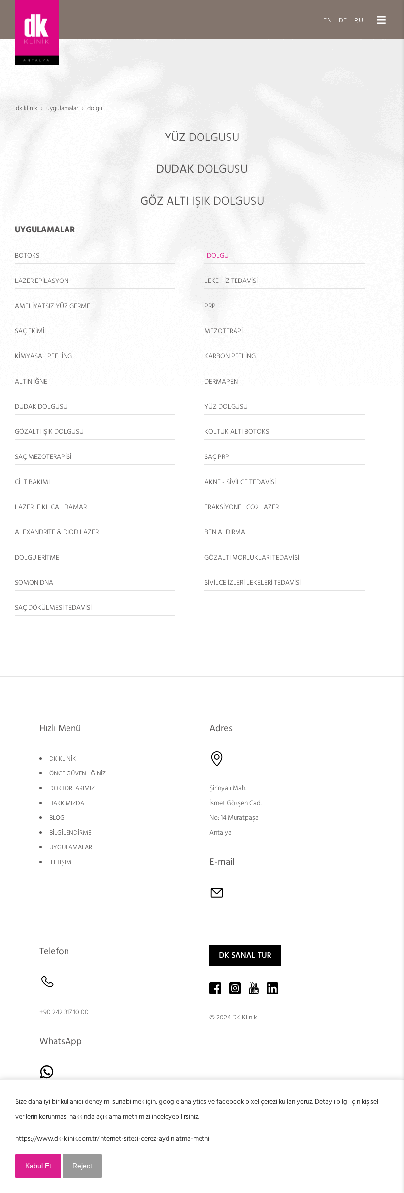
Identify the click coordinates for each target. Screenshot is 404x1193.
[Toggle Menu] (381, 19)
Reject (82, 1166)
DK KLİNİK (62, 758)
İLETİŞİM (60, 862)
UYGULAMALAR (70, 847)
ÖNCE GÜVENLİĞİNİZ (77, 773)
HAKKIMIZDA (66, 803)
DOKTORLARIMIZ (72, 788)
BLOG (57, 817)
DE (343, 19)
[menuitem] (95, 256)
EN (327, 19)
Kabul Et (38, 1166)
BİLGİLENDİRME (70, 832)
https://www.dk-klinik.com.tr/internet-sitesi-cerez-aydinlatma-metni (112, 1139)
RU (359, 19)
